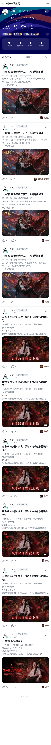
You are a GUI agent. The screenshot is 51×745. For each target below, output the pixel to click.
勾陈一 (14, 10)
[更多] (48, 3)
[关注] (47, 11)
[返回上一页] (3, 3)
